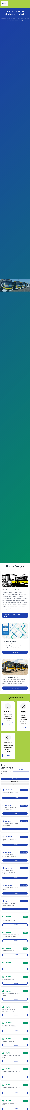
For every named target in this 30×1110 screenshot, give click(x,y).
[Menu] (27, 4)
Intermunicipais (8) (15, 781)
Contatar (7, 755)
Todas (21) (15, 778)
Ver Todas (21, 769)
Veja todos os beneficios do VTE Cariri (13, 615)
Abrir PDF (16, 797)
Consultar (23, 727)
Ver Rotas (15, 652)
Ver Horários (15, 688)
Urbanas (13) (15, 784)
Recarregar (7, 724)
